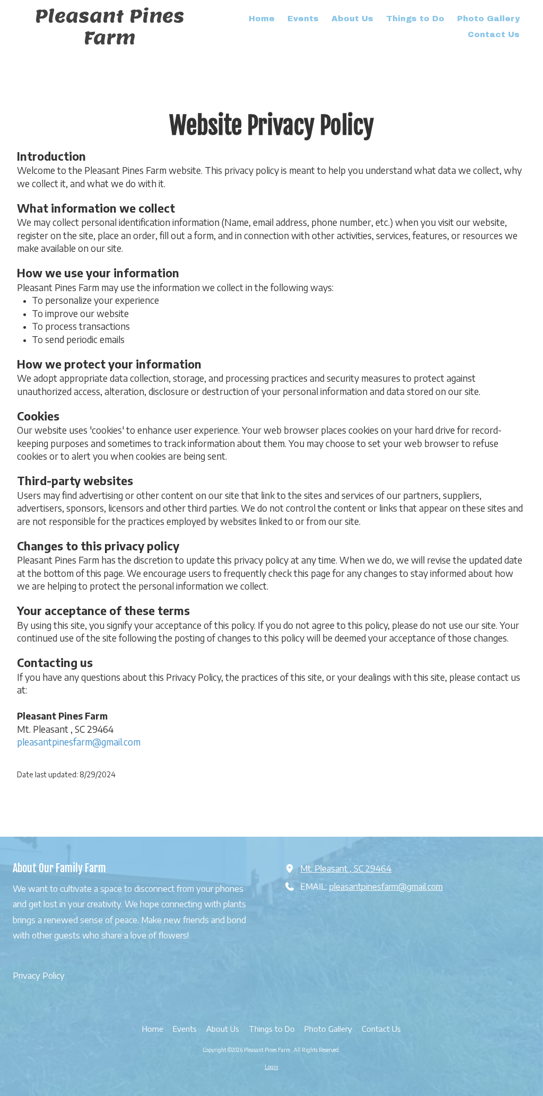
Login (271, 1067)
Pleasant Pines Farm (110, 26)
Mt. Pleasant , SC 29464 (345, 868)
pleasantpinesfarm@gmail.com (79, 742)
